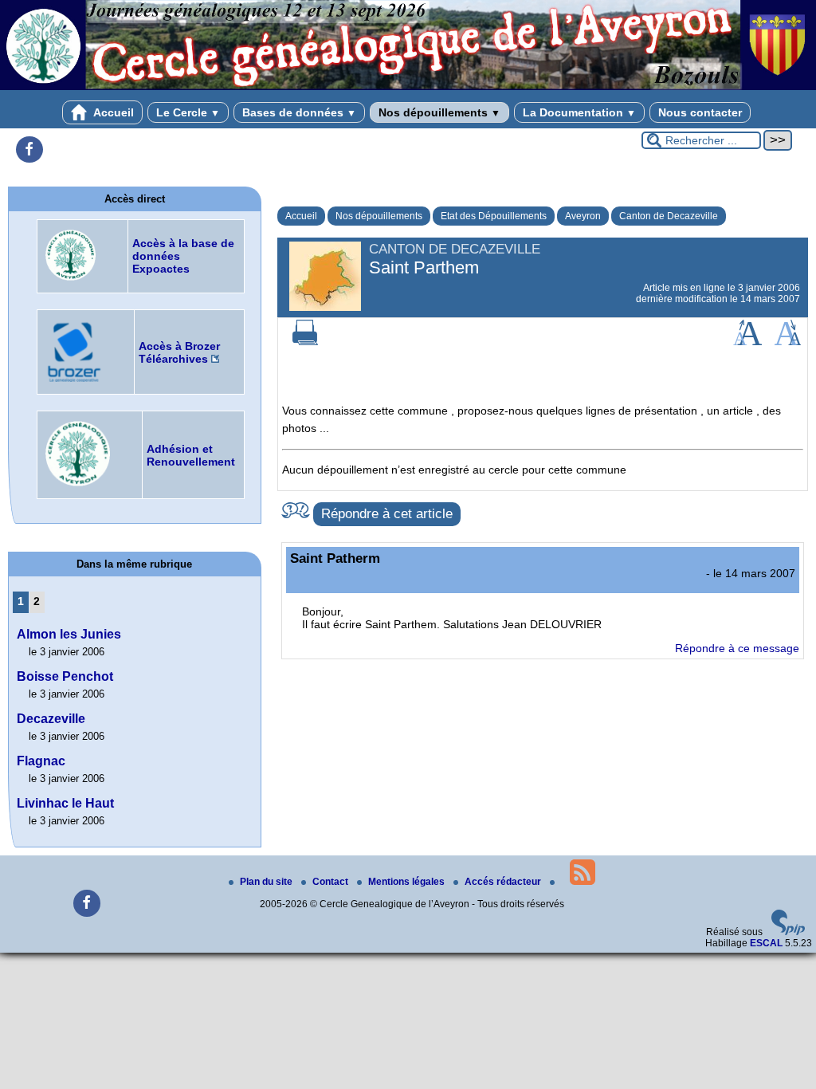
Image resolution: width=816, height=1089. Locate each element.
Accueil (112, 112)
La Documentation (579, 112)
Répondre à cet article (387, 513)
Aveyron (583, 216)
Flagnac (41, 761)
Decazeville (51, 718)
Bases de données (299, 112)
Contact (331, 881)
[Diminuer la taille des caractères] (788, 342)
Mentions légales (407, 881)
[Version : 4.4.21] (788, 932)
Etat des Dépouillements (494, 216)
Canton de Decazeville (668, 216)
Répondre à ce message (737, 648)
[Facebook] (29, 149)
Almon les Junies (69, 634)
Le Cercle (188, 112)
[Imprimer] (305, 342)
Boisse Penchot (65, 676)
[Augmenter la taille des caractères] (747, 342)
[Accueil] (408, 86)
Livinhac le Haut (65, 803)
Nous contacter (700, 112)
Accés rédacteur (504, 881)
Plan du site (267, 881)
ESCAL (766, 943)
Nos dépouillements (439, 112)
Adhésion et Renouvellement (191, 455)
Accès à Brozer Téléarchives (179, 352)
